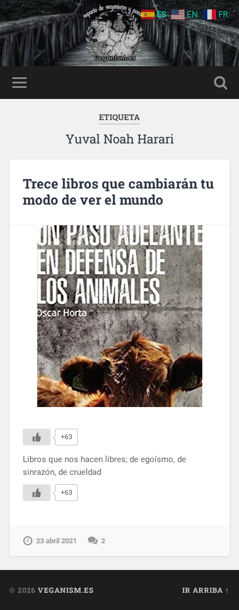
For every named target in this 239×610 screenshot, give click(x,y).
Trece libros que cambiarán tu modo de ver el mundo (118, 192)
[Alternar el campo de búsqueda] (220, 82)
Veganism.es (66, 590)
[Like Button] (37, 437)
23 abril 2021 (56, 541)
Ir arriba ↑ (206, 590)
